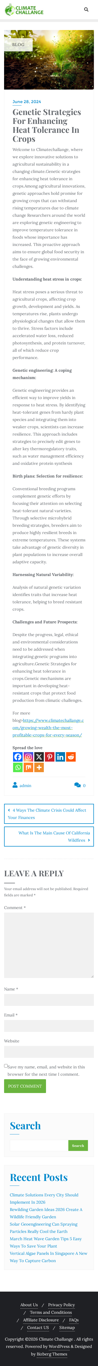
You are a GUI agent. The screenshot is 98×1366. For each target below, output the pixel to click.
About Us (29, 1304)
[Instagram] (28, 757)
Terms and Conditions (51, 1312)
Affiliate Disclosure (41, 1319)
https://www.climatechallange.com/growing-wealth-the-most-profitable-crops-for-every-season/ (48, 728)
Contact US (38, 1327)
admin (25, 785)
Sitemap (67, 1327)
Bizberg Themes (52, 1354)
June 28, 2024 (27, 101)
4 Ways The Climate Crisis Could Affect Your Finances (47, 814)
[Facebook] (18, 757)
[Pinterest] (49, 757)
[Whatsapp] (18, 767)
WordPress (59, 1346)
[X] (39, 757)
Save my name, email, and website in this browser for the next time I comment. (46, 1070)
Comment (15, 907)
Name (11, 989)
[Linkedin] (60, 757)
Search (25, 1126)
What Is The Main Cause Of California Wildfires (54, 836)
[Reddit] (71, 757)
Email (11, 1015)
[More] (39, 767)
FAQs (74, 1319)
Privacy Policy (61, 1304)
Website (11, 1041)
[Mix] (28, 767)
